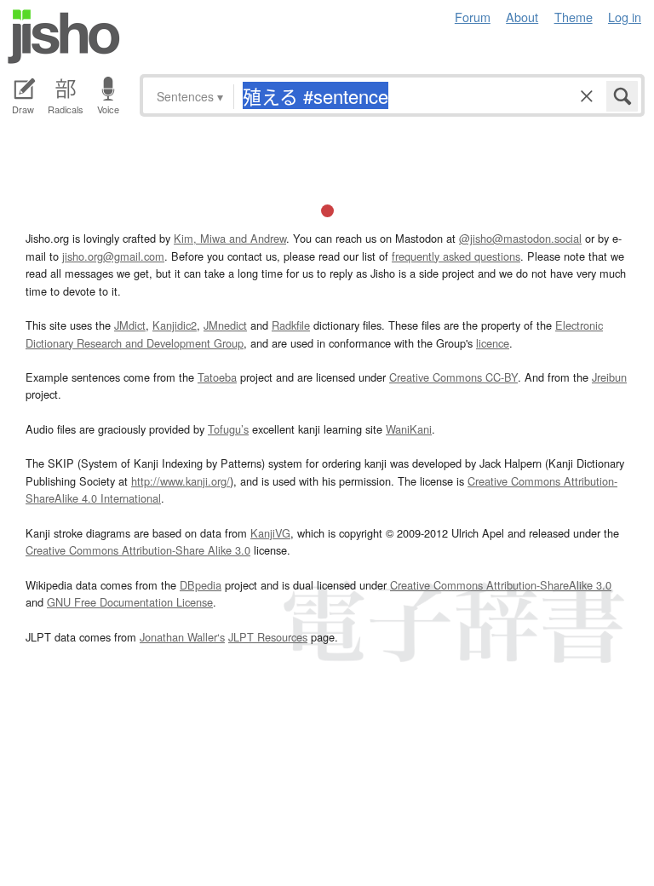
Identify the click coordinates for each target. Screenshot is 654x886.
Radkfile (291, 325)
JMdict (130, 325)
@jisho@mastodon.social (520, 238)
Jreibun (609, 377)
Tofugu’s (228, 429)
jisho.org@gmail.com (113, 256)
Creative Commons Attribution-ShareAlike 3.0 (500, 585)
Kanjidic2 (174, 325)
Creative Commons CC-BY (453, 377)
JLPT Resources (267, 637)
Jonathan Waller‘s (182, 637)
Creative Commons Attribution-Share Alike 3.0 (138, 550)
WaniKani (409, 429)
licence (492, 343)
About (522, 17)
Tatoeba (217, 377)
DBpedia (200, 585)
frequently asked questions (456, 256)
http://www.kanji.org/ (180, 481)
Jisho (64, 36)
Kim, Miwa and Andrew (230, 238)
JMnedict (225, 325)
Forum (472, 17)
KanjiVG (270, 533)
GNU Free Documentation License (130, 602)
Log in (624, 17)
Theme (573, 17)
